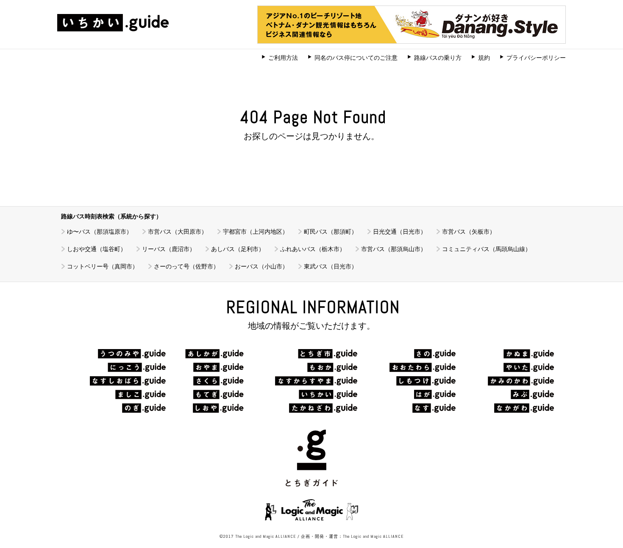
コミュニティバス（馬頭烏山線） (486, 249)
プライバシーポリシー (536, 57)
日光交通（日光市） (399, 231)
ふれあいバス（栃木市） (312, 249)
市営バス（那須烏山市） (393, 249)
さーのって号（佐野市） (186, 266)
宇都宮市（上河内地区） (255, 231)
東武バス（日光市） (330, 266)
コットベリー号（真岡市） (102, 266)
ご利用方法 (283, 57)
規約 (484, 57)
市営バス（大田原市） (177, 231)
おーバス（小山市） (261, 266)
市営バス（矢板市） (468, 231)
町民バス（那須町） (330, 231)
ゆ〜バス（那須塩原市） (99, 231)
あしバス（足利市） (237, 249)
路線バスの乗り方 (438, 57)
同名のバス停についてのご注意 (356, 57)
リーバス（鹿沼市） (168, 249)
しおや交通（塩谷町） (96, 249)
